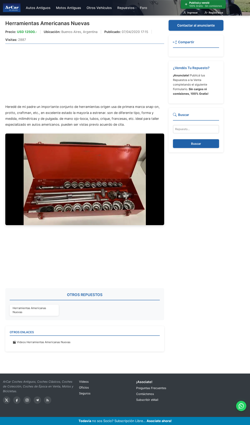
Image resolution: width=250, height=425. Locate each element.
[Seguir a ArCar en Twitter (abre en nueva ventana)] (6, 400)
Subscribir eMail (147, 400)
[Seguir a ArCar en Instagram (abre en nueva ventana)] (27, 400)
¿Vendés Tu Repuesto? (191, 68)
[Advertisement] (84, 73)
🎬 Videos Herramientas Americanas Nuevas (41, 342)
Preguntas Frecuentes (151, 388)
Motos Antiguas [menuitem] (68, 8)
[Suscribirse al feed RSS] (47, 400)
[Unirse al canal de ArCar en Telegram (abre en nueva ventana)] (37, 400)
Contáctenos (145, 394)
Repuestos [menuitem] (126, 8)
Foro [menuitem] (143, 8)
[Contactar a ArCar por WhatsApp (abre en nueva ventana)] (241, 406)
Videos (84, 381)
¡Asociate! (144, 382)
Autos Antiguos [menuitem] (38, 8)
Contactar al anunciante (196, 25)
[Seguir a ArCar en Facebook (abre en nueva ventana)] (16, 400)
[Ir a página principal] (11, 8)
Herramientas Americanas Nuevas (47, 23)
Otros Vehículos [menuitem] (99, 8)
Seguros (84, 393)
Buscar (196, 143)
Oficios (84, 387)
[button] (196, 44)
